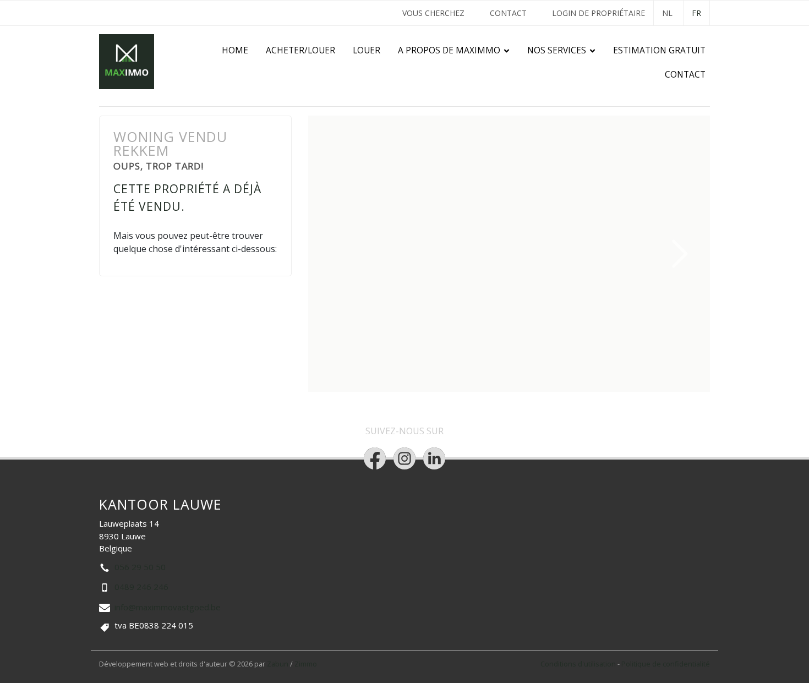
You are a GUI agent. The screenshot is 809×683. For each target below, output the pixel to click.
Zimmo (305, 664)
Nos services (556, 50)
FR (696, 13)
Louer (366, 50)
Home (235, 50)
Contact (508, 13)
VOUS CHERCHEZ (433, 13)
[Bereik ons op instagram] (404, 458)
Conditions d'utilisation (578, 664)
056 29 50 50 (140, 566)
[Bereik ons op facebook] (375, 458)
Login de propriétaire (598, 13)
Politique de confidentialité (665, 664)
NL (667, 13)
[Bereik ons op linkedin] (434, 458)
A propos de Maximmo (449, 50)
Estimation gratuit (659, 50)
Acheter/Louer (300, 50)
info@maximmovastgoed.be (167, 607)
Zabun (277, 664)
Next (680, 254)
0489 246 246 (141, 586)
